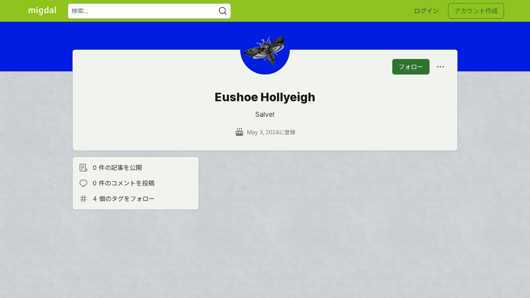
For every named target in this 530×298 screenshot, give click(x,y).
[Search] (222, 11)
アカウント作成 (476, 11)
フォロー (410, 67)
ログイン (426, 11)
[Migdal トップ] (42, 11)
